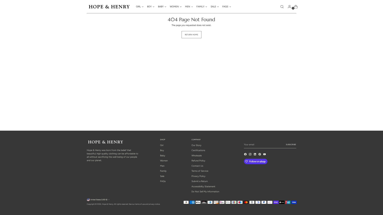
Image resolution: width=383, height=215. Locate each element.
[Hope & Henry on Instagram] (250, 155)
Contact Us (197, 166)
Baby (162, 155)
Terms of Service (200, 171)
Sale (162, 176)
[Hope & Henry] (109, 6)
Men (162, 166)
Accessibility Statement (203, 186)
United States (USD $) (98, 200)
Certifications (198, 150)
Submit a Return (200, 181)
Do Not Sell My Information (205, 191)
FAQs (163, 181)
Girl (161, 145)
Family (163, 171)
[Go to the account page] (288, 7)
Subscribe (291, 144)
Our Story (196, 145)
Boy (162, 150)
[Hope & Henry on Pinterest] (260, 155)
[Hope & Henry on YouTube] (265, 155)
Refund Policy (198, 160)
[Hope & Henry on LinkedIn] (255, 155)
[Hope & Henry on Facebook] (245, 155)
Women (164, 160)
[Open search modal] (282, 7)
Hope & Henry (107, 204)
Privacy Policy (198, 176)
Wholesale (197, 155)
